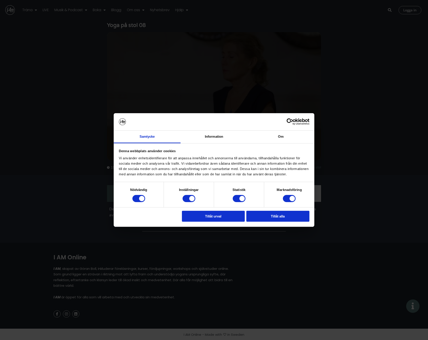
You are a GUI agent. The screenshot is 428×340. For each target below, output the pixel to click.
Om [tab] (281, 136)
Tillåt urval (213, 216)
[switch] (189, 198)
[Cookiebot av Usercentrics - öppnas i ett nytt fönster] (289, 121)
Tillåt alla (278, 216)
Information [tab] (214, 136)
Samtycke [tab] (147, 136)
